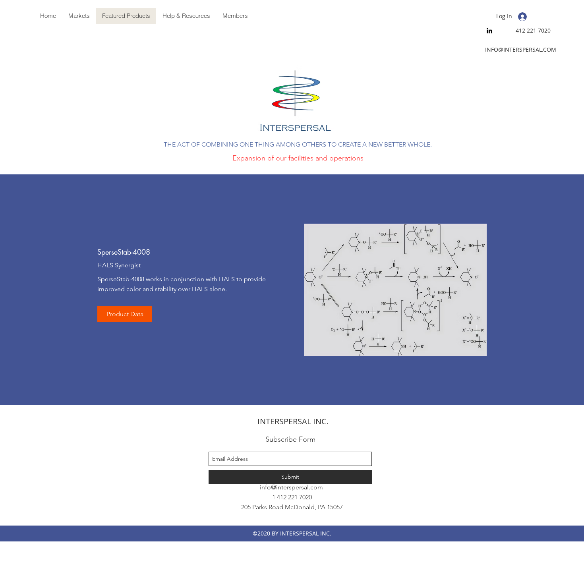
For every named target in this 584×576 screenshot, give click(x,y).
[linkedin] (489, 31)
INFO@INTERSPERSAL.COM (520, 49)
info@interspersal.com (291, 487)
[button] (186, 16)
